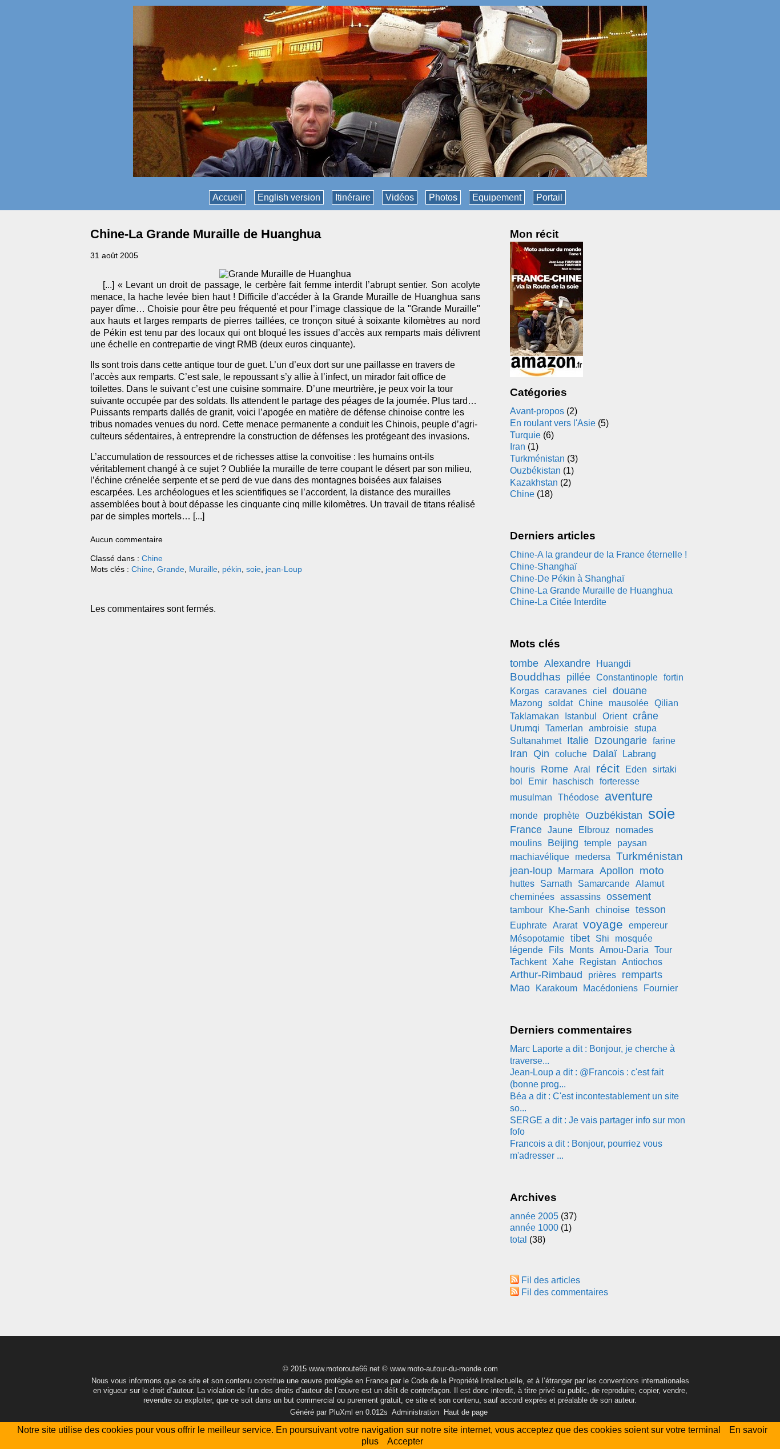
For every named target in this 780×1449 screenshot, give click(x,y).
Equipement (496, 197)
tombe (524, 663)
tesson (651, 909)
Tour (663, 950)
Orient (614, 716)
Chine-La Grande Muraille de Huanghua (205, 234)
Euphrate (528, 925)
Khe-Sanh (569, 910)
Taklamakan (534, 716)
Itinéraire (353, 197)
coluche (571, 754)
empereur (648, 925)
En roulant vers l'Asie (553, 423)
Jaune (560, 830)
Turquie (525, 435)
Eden (636, 769)
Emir (537, 781)
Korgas (524, 691)
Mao (520, 988)
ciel (600, 691)
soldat (560, 703)
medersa (592, 857)
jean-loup (531, 870)
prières (602, 975)
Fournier (661, 988)
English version (289, 197)
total (519, 1239)
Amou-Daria (624, 950)
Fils (556, 950)
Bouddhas (535, 677)
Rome (554, 769)
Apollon (617, 870)
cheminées (532, 897)
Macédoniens (610, 988)
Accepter (405, 1441)
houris (522, 769)
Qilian (666, 703)
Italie (578, 740)
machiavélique (539, 857)
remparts (642, 974)
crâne (645, 716)
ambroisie (609, 728)
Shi (602, 938)
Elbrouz (594, 830)
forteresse (620, 781)
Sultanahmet (535, 741)
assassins (580, 897)
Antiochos (642, 962)
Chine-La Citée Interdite (558, 602)
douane (630, 691)
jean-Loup (284, 569)
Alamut (650, 883)
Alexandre (567, 663)
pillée (578, 677)
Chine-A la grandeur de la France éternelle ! (598, 554)
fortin (673, 677)
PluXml (341, 1412)
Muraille (203, 569)
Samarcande (604, 883)
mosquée (634, 938)
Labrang (639, 754)
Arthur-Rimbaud (546, 974)
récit (608, 768)
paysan (632, 843)
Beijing (563, 842)
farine (664, 741)
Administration (415, 1412)
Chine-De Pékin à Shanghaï (567, 578)
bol (516, 781)
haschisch (573, 781)
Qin (541, 753)
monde (524, 815)
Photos (443, 197)
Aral (582, 769)
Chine (152, 558)
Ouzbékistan (535, 470)
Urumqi (525, 728)
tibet (580, 938)
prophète (562, 815)
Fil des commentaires (564, 1292)
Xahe (563, 962)
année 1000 (534, 1227)
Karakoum (556, 988)
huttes (522, 883)
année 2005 (534, 1216)
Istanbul (581, 716)
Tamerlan (564, 728)
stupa (645, 728)
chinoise (613, 910)
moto (652, 870)
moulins (526, 843)
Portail (549, 197)
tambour (526, 910)
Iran (517, 446)
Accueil (227, 197)
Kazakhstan (534, 482)
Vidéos (399, 197)
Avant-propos (537, 411)
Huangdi (613, 664)
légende (526, 950)
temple (598, 843)
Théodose (578, 797)
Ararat (565, 925)
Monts (581, 950)
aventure (629, 796)
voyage (603, 924)
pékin (232, 569)
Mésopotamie (537, 938)
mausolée (629, 703)
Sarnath (556, 883)
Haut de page (466, 1412)
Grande (170, 569)
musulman (531, 797)
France (526, 829)
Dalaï (605, 753)
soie (253, 569)
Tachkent (528, 962)
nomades (634, 830)
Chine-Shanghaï (543, 566)
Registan (598, 962)
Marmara (576, 871)
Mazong (526, 703)
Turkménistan (537, 458)
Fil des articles (550, 1280)
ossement (628, 896)
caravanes (566, 691)
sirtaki (665, 769)
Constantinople (627, 677)
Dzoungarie (620, 740)
